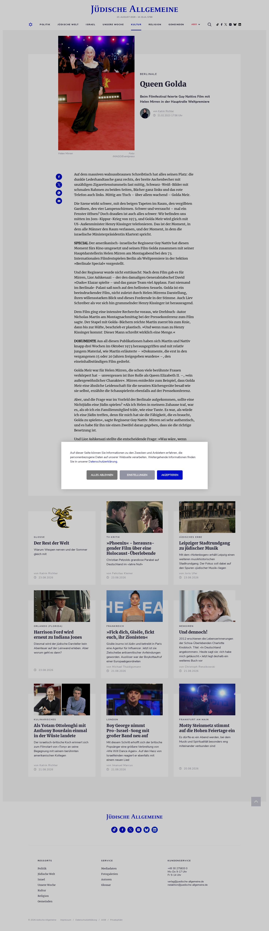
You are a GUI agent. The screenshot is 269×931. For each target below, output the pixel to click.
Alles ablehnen (102, 475)
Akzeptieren (169, 475)
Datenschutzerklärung (103, 462)
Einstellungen (137, 475)
